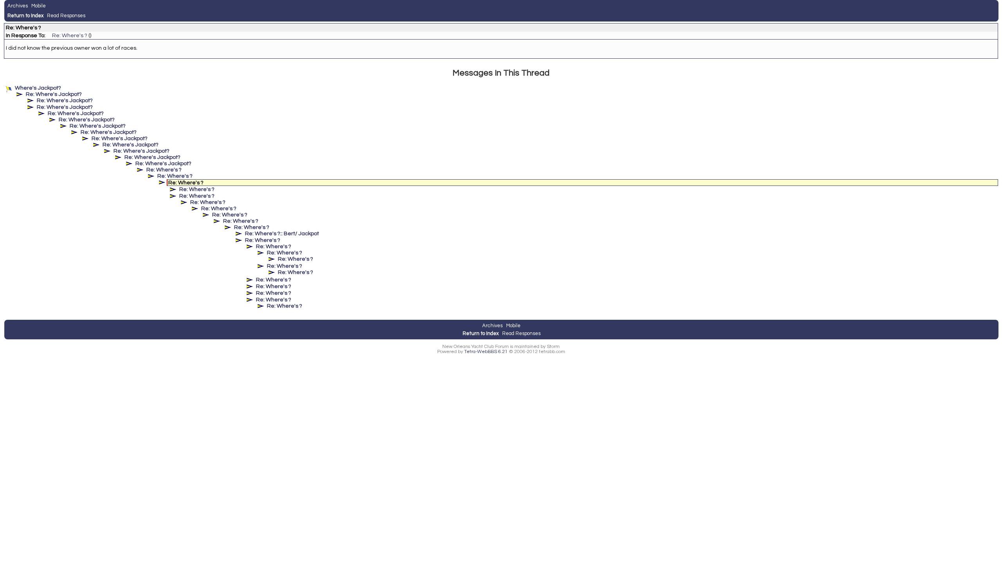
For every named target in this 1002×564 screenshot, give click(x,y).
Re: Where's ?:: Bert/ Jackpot (282, 233)
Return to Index (25, 15)
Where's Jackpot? (38, 88)
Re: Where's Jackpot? (54, 94)
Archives (17, 6)
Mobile (38, 6)
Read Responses (66, 15)
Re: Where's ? (69, 35)
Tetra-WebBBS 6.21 (486, 351)
